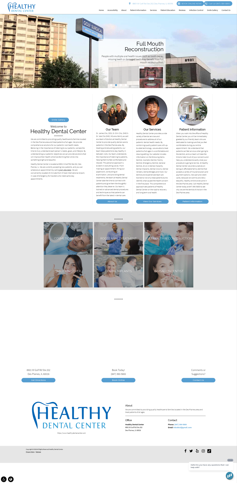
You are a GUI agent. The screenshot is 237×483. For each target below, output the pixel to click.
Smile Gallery (212, 10)
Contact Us (226, 10)
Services (153, 10)
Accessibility (113, 10)
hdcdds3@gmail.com (183, 427)
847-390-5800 (65, 170)
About (123, 10)
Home (101, 10)
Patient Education (168, 10)
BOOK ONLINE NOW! (191, 3)
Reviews (182, 10)
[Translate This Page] (11, 479)
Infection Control (196, 10)
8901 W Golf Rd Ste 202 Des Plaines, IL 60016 (152, 3)
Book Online (118, 380)
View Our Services (152, 201)
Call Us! (219, 3)
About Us (112, 201)
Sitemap (38, 452)
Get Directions (38, 380)
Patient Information (138, 10)
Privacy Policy (30, 452)
